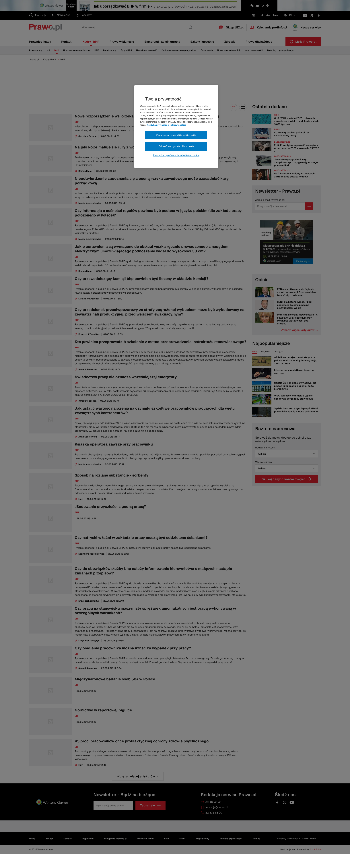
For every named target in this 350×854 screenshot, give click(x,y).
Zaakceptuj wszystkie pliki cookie (176, 135)
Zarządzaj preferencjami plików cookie (176, 155)
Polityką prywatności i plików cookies (166, 125)
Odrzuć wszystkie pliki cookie (176, 146)
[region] (176, 126)
